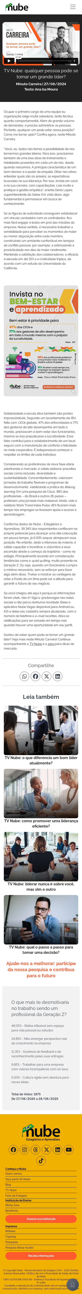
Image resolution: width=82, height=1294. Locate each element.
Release (10, 1231)
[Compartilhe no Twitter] (46, 676)
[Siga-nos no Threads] (35, 1149)
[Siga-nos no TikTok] (41, 1160)
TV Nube (11, 1190)
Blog (8, 1184)
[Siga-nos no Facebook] (13, 1149)
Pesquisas (11, 1242)
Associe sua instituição (41, 1218)
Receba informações (41, 1255)
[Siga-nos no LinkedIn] (57, 1149)
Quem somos (13, 1173)
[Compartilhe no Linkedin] (57, 676)
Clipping (10, 1236)
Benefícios (11, 1210)
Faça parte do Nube (17, 1179)
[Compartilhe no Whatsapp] (24, 676)
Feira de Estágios (16, 1195)
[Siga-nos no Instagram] (24, 1149)
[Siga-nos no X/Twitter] (46, 1149)
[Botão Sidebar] (73, 7)
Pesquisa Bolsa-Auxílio (19, 1247)
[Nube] (16, 7)
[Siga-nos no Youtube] (68, 1149)
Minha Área (12, 1205)
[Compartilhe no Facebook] (35, 676)
